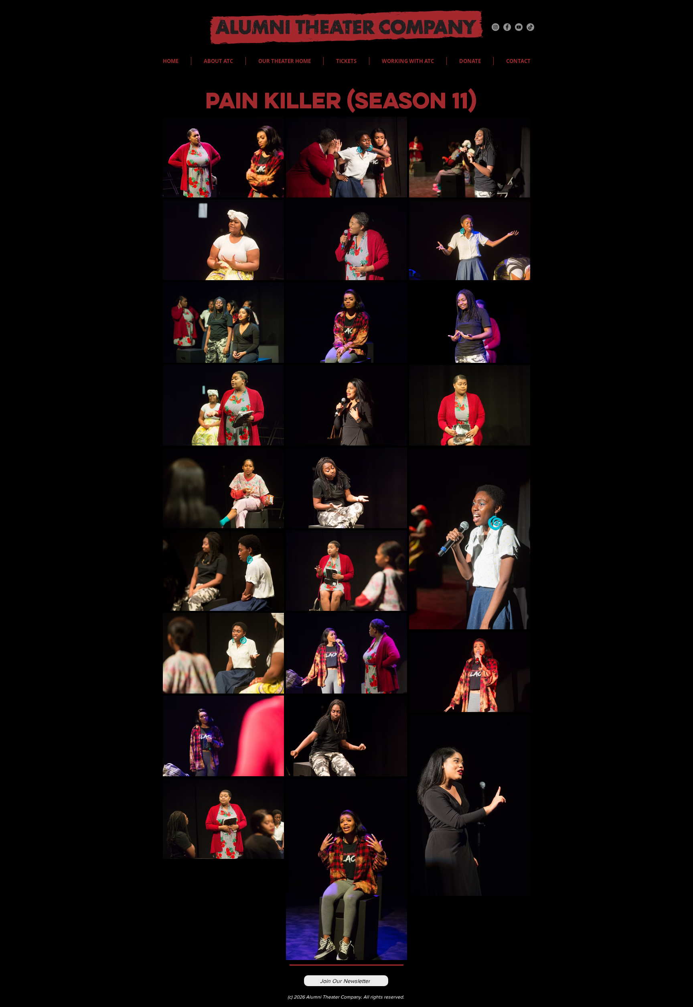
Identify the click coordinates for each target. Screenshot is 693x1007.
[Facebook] (507, 27)
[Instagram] (495, 27)
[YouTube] (519, 27)
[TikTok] (530, 27)
